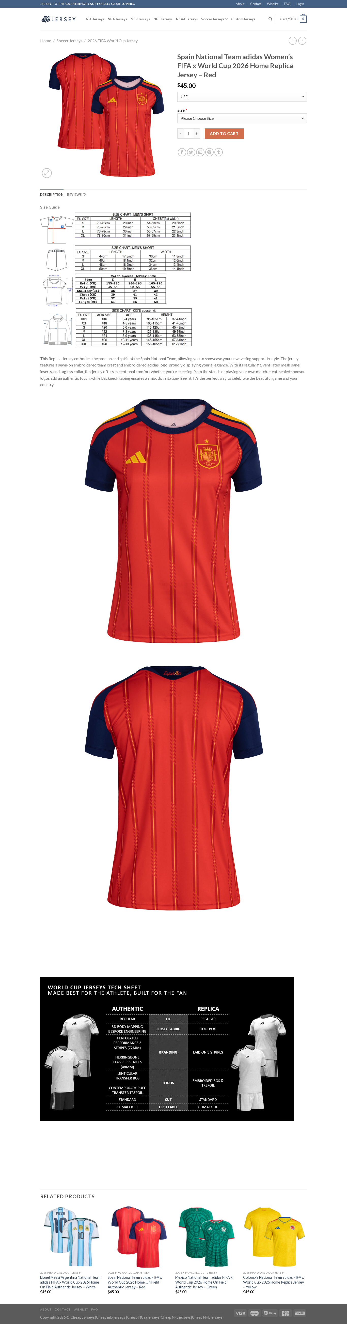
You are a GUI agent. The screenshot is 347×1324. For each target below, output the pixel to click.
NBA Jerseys (117, 19)
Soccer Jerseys (212, 19)
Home (45, 40)
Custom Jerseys (243, 19)
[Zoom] (47, 173)
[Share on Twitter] (191, 152)
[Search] (270, 19)
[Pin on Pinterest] (209, 152)
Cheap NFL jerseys (176, 1317)
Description (52, 195)
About (240, 4)
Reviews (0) (77, 195)
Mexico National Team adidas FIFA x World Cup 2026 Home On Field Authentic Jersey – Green (203, 1282)
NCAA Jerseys (187, 19)
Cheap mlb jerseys (110, 1317)
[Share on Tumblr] (218, 152)
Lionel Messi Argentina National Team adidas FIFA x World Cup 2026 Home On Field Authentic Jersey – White (70, 1282)
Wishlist (272, 4)
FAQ (287, 4)
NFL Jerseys (95, 19)
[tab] (52, 194)
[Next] (305, 1254)
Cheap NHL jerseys (207, 1317)
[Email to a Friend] (200, 152)
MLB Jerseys (140, 19)
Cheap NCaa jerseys (143, 1317)
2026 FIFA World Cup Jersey (113, 40)
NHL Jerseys (162, 19)
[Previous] (40, 1254)
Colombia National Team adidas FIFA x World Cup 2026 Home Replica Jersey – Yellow (273, 1282)
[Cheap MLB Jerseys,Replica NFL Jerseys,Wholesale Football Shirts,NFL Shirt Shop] (59, 19)
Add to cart (224, 133)
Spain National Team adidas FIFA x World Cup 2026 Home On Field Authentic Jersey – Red (135, 1282)
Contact (255, 4)
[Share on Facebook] (182, 152)
